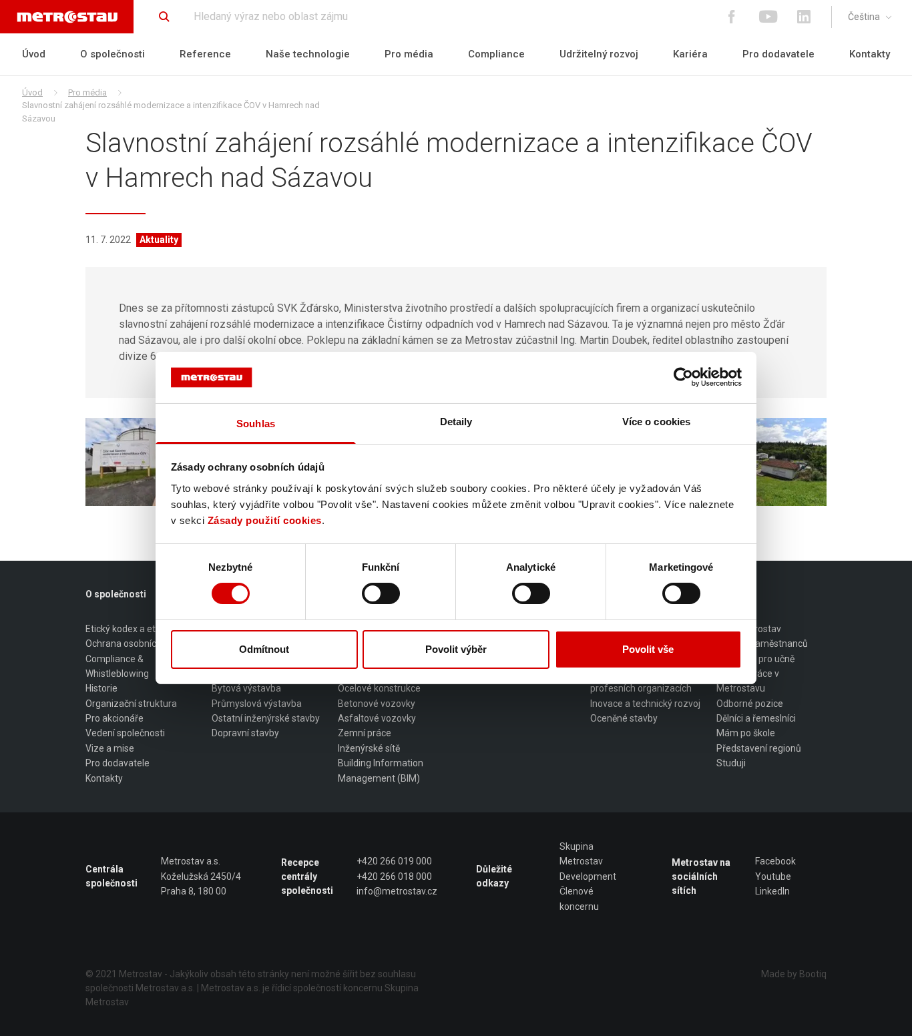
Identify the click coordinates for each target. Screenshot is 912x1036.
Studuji (731, 763)
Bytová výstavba (246, 688)
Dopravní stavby (245, 733)
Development (587, 876)
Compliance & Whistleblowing (117, 666)
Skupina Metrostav (581, 853)
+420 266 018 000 (394, 876)
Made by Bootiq (794, 974)
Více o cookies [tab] (656, 421)
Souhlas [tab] (255, 423)
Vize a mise (109, 748)
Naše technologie (308, 54)
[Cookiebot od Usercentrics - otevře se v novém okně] (683, 377)
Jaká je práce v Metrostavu (747, 681)
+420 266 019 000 (394, 861)
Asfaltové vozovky (377, 718)
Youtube (773, 876)
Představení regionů (758, 748)
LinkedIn (772, 891)
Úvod (33, 54)
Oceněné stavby (624, 718)
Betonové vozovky (376, 703)
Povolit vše (648, 649)
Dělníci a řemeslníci (756, 718)
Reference (205, 54)
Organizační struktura (131, 703)
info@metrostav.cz (397, 891)
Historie (101, 688)
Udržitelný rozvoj (598, 54)
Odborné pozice (749, 703)
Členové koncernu (579, 898)
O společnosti (112, 54)
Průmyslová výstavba (257, 703)
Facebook (775, 861)
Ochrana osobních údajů (136, 643)
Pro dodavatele (778, 54)
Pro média (409, 54)
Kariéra (690, 54)
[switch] (381, 593)
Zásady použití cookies (265, 520)
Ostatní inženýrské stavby (266, 718)
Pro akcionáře (114, 718)
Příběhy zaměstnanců (762, 643)
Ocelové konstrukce (379, 688)
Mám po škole (745, 733)
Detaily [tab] (456, 421)
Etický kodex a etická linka (139, 628)
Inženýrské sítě (369, 748)
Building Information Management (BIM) (380, 770)
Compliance (496, 54)
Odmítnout (264, 649)
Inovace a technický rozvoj (645, 703)
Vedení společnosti (125, 733)
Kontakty (869, 54)
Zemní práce (364, 733)
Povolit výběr (456, 649)
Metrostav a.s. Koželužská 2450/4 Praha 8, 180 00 (201, 876)
